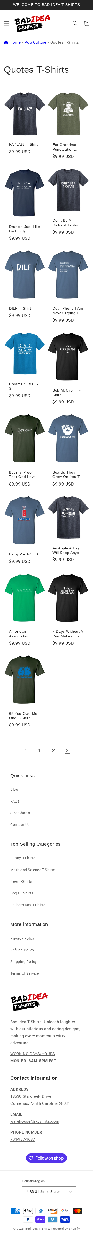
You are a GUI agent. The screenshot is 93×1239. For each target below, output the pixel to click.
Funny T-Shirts (22, 858)
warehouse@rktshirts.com (34, 1121)
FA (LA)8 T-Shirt (23, 144)
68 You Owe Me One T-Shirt (23, 716)
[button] (6, 23)
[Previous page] (25, 750)
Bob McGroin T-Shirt (66, 392)
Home (15, 42)
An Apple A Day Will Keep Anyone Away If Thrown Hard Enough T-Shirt (68, 550)
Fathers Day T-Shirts (27, 905)
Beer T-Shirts (21, 881)
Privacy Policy (22, 938)
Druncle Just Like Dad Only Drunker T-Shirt (24, 229)
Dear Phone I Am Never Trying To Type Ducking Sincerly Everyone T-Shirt (67, 311)
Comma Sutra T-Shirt (24, 386)
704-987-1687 (22, 1139)
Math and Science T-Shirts (32, 870)
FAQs (14, 801)
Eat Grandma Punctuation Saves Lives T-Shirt (65, 147)
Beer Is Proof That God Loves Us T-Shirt (23, 474)
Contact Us (20, 825)
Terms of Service (24, 973)
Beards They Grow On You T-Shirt (66, 474)
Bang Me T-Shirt (23, 554)
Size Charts (20, 813)
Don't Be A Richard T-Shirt (66, 223)
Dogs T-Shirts (21, 893)
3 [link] (67, 750)
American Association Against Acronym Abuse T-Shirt (24, 634)
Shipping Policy (23, 962)
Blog (14, 789)
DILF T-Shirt (20, 309)
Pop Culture (36, 42)
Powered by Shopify (65, 1228)
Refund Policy (22, 950)
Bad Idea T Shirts (38, 1228)
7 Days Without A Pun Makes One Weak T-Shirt (67, 634)
